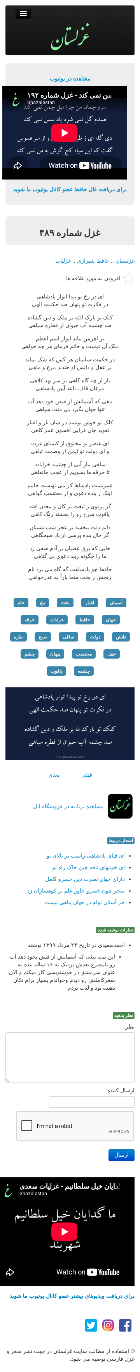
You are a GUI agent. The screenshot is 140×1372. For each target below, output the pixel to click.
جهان (111, 619)
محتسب (84, 654)
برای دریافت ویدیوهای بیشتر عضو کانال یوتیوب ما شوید (72, 1296)
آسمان (116, 602)
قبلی (86, 775)
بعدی (54, 775)
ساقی (68, 637)
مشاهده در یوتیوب (70, 78)
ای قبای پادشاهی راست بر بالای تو (86, 855)
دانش (121, 637)
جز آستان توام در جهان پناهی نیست (85, 902)
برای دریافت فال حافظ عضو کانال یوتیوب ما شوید (70, 189)
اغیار (89, 602)
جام (21, 602)
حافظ (84, 619)
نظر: (129, 1026)
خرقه (29, 619)
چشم (29, 654)
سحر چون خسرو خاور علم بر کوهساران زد (76, 890)
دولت (95, 637)
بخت (65, 602)
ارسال (121, 1155)
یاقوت (56, 671)
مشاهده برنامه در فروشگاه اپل (68, 806)
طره (18, 637)
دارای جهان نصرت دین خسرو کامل (85, 879)
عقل (111, 654)
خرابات (57, 619)
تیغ (42, 602)
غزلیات (63, 261)
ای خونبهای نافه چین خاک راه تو (88, 867)
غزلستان (125, 261)
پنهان (55, 654)
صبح (42, 637)
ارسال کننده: (120, 1090)
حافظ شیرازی (93, 261)
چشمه (84, 671)
